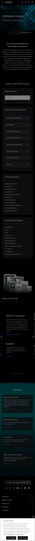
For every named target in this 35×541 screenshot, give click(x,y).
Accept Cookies (23, 538)
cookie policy (19, 534)
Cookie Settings (11, 538)
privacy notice (10, 534)
